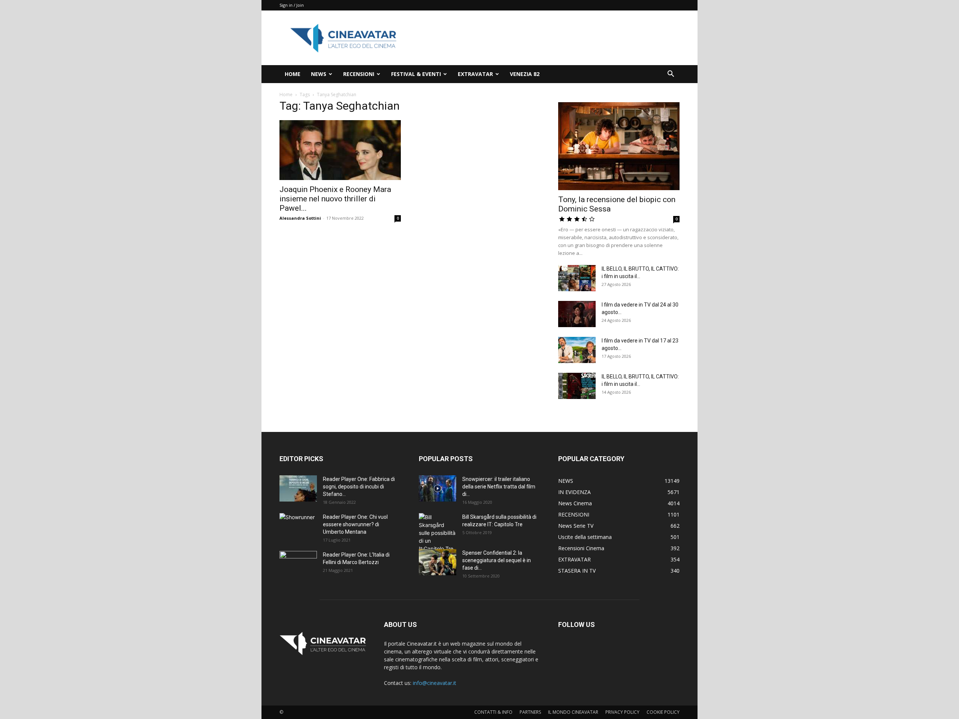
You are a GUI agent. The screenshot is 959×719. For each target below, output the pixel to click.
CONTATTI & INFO (493, 712)
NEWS (318, 73)
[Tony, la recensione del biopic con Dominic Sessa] (619, 146)
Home (286, 94)
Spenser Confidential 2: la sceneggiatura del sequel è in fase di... (496, 560)
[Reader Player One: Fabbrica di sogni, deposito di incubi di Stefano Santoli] (298, 488)
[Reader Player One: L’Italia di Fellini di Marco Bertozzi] (298, 564)
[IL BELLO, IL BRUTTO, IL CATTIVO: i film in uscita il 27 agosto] (577, 278)
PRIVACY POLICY (622, 712)
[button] (671, 74)
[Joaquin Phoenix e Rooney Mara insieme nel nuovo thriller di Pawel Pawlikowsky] (340, 150)
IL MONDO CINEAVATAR (573, 712)
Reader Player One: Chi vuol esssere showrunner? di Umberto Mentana (355, 524)
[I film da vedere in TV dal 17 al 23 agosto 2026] (577, 350)
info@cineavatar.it (434, 682)
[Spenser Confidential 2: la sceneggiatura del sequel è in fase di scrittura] (437, 562)
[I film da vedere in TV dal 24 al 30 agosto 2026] (577, 314)
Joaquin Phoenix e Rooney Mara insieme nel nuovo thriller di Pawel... (335, 199)
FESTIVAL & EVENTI (416, 73)
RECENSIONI (358, 73)
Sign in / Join (291, 5)
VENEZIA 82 (524, 73)
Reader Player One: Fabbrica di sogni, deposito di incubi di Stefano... (359, 486)
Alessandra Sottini (300, 218)
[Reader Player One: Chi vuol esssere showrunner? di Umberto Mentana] (298, 526)
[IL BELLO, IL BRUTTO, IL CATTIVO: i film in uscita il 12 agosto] (577, 386)
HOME (292, 73)
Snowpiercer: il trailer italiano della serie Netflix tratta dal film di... (498, 486)
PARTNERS (530, 712)
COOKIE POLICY (663, 712)
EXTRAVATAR (475, 73)
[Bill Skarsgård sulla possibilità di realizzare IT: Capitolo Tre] (437, 532)
